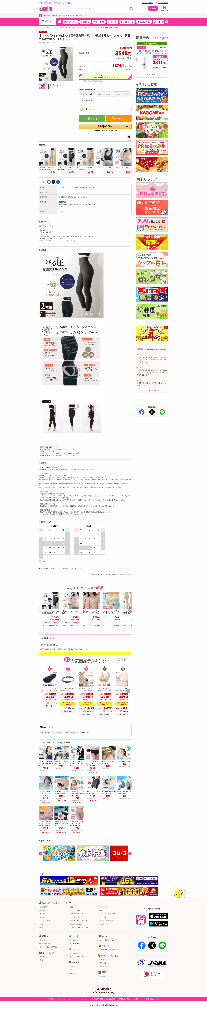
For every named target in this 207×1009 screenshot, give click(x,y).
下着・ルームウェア (73, 27)
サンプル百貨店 (43, 27)
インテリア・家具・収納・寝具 (79, 927)
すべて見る (69, 903)
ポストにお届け (161, 21)
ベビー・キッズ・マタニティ (108, 913)
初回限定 (85, 21)
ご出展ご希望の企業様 (151, 999)
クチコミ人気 (127, 21)
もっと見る (123, 660)
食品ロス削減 (143, 21)
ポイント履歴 (74, 953)
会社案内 (137, 999)
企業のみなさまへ (105, 963)
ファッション (62, 27)
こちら (66, 206)
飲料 (41, 924)
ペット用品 (103, 917)
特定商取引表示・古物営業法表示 (103, 999)
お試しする (91, 118)
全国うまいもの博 (45, 943)
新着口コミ (73, 973)
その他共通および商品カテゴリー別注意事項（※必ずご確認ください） (62, 568)
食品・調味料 (44, 907)
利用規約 (51, 999)
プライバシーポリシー (65, 999)
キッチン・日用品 (75, 910)
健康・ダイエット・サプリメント (79, 920)
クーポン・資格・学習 (106, 920)
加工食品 (42, 913)
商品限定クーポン (75, 943)
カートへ (120, 118)
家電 (101, 910)
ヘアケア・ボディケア (76, 913)
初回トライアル (44, 960)
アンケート (73, 969)
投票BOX (72, 966)
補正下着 (83, 27)
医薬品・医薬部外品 (76, 924)
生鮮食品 (42, 910)
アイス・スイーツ (45, 920)
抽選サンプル (44, 956)
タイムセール (74, 940)
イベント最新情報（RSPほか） (109, 940)
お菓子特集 (98, 21)
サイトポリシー (82, 999)
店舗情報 (102, 976)
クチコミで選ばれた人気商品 (48, 947)
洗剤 (71, 907)
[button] (59, 21)
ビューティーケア (75, 917)
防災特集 (112, 21)
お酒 (41, 927)
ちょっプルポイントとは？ (78, 956)
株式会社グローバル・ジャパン (48, 42)
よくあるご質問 (163, 3)
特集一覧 (42, 940)
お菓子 (42, 917)
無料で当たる (70, 21)
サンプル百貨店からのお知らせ (109, 949)
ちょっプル (53, 27)
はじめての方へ (147, 3)
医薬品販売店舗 (124, 999)
